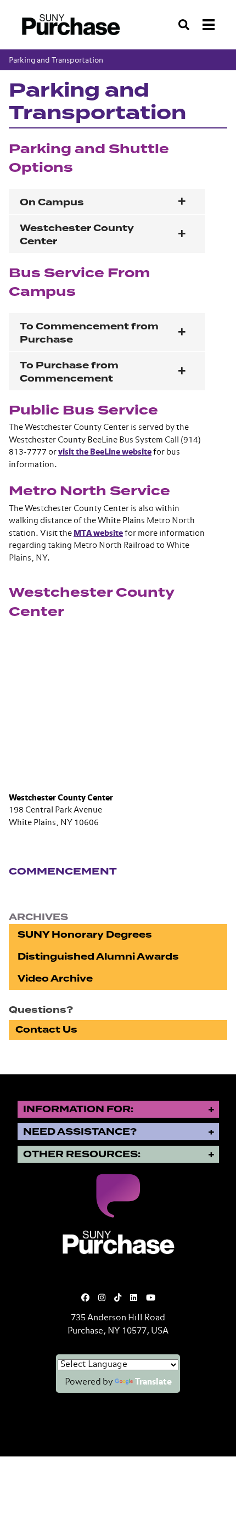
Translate (153, 1382)
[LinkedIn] (133, 1298)
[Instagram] (102, 1298)
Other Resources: (82, 1154)
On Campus (52, 202)
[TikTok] (118, 1298)
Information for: (78, 1109)
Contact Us (46, 1029)
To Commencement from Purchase (89, 333)
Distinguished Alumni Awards (98, 956)
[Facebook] (85, 1298)
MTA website (98, 533)
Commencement (63, 871)
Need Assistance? (80, 1132)
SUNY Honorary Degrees (85, 935)
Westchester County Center (77, 234)
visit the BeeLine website (104, 452)
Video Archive (55, 978)
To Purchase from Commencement (69, 371)
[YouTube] (150, 1298)
